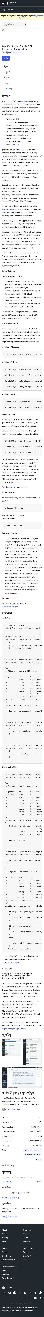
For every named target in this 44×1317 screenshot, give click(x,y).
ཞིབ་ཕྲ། (6, 66)
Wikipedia (15, 145)
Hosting (5, 1237)
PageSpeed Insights (10, 607)
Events (26, 1252)
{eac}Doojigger (26, 101)
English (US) (37, 1145)
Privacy (5, 1241)
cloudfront (37, 1150)
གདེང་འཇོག (7, 72)
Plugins (26, 1237)
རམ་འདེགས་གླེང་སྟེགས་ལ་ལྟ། (10, 1197)
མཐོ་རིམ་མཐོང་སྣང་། (8, 1165)
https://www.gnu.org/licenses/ (14, 1029)
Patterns (26, 1241)
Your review (6, 1181)
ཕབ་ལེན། (6, 58)
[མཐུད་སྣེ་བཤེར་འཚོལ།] (25, 24)
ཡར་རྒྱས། (7, 83)
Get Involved (28, 1248)
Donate (27, 1256)
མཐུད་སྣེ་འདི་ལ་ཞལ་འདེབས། (10, 1217)
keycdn (38, 1159)
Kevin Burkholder (14, 52)
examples (12, 487)
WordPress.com (9, 1267)
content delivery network (33, 1155)
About (4, 1230)
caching (26, 1150)
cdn (31, 1150)
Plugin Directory (7, 10)
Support (5, 1252)
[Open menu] (40, 3)
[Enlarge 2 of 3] (39, 1041)
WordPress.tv (8, 1260)
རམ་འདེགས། (8, 89)
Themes (26, 1234)
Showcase (27, 1230)
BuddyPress (8, 1278)
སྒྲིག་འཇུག (7, 78)
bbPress (6, 1274)
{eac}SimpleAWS (8, 209)
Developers (6, 1256)
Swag (26, 1260)
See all (39, 1181)
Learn (4, 1248)
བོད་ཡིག (9, 1288)
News (4, 1234)
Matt (5, 1270)
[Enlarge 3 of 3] (39, 1070)
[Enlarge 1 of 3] (18, 1041)
